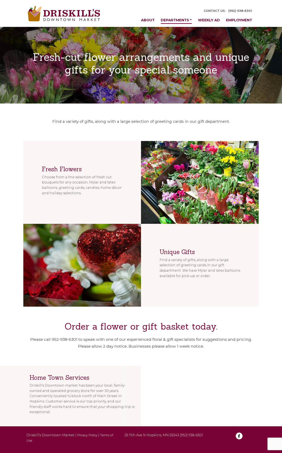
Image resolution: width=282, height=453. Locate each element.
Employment (239, 20)
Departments (175, 20)
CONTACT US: (214, 11)
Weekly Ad (209, 20)
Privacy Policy (87, 435)
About (148, 20)
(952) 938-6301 (240, 11)
